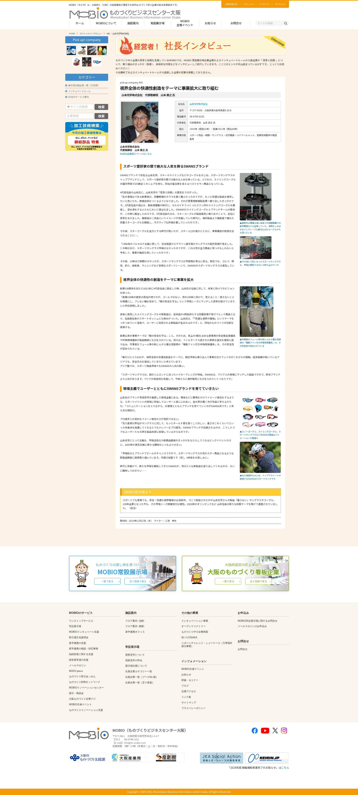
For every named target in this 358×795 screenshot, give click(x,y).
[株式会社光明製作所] (81, 50)
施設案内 (133, 23)
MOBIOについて (106, 23)
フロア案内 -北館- (135, 620)
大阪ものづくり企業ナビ (82, 698)
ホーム (80, 23)
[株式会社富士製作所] (86, 61)
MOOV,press (76, 671)
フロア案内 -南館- (135, 626)
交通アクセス (188, 691)
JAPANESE (231, 4)
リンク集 (186, 697)
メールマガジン (77, 665)
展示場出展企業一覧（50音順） (84, 85)
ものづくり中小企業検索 (194, 631)
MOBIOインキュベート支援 (84, 631)
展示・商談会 (76, 693)
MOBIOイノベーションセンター (86, 687)
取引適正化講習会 (78, 637)
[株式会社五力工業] (76, 61)
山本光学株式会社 (199, 103)
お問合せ (236, 23)
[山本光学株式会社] (97, 61)
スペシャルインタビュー (91, 33)
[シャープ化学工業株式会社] (91, 50)
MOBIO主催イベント (185, 23)
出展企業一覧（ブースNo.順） (141, 677)
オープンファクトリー (193, 626)
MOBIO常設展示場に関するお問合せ (257, 620)
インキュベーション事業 (194, 620)
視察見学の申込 (133, 660)
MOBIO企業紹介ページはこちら (136, 153)
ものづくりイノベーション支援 (86, 710)
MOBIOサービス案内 (78, 96)
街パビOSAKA (189, 637)
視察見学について (135, 654)
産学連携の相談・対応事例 (83, 648)
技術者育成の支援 (78, 659)
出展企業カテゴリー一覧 (138, 671)
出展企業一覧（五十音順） (139, 682)
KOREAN (280, 4)
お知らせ (210, 23)
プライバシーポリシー (193, 708)
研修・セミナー (189, 680)
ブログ (185, 685)
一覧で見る (107, 581)
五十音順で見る (137, 581)
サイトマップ (188, 702)
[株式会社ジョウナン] (102, 50)
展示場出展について (136, 665)
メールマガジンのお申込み (252, 626)
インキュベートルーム (79, 91)
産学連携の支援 (77, 643)
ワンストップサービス (81, 620)
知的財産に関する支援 (81, 654)
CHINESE (264, 4)
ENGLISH (248, 4)
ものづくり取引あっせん (82, 676)
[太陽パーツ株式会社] (71, 50)
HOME (72, 33)
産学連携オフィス (135, 631)
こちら (285, 767)
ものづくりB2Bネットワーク (84, 682)
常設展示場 (157, 23)
